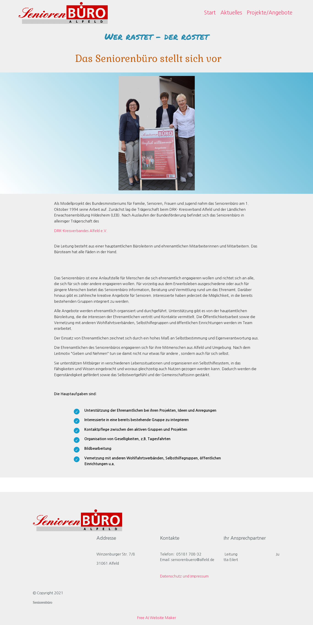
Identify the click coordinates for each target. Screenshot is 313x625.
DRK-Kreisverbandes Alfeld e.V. (80, 231)
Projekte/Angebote (269, 12)
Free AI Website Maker (156, 617)
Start (210, 12)
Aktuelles (231, 12)
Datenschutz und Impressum (184, 576)
